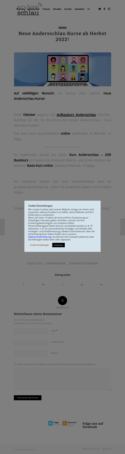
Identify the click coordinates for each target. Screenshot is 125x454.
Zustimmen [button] (58, 245)
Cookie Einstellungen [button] (39, 245)
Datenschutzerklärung (39, 236)
